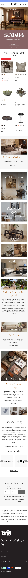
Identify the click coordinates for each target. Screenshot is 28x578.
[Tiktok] (22, 540)
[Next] (26, 461)
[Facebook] (6, 540)
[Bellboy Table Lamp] (21, 116)
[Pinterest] (18, 540)
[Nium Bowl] (7, 91)
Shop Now (13, 165)
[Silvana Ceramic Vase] (21, 91)
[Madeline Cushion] (21, 65)
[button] (11, 47)
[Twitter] (2, 540)
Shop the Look (13, 316)
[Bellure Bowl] (7, 116)
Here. (19, 501)
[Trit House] (14, 4)
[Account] (23, 4)
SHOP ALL (14, 471)
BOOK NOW (13, 403)
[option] (14, 1)
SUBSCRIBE (21, 492)
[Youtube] (10, 540)
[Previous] (1, 461)
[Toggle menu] (1, 4)
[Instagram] (14, 540)
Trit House (9, 571)
